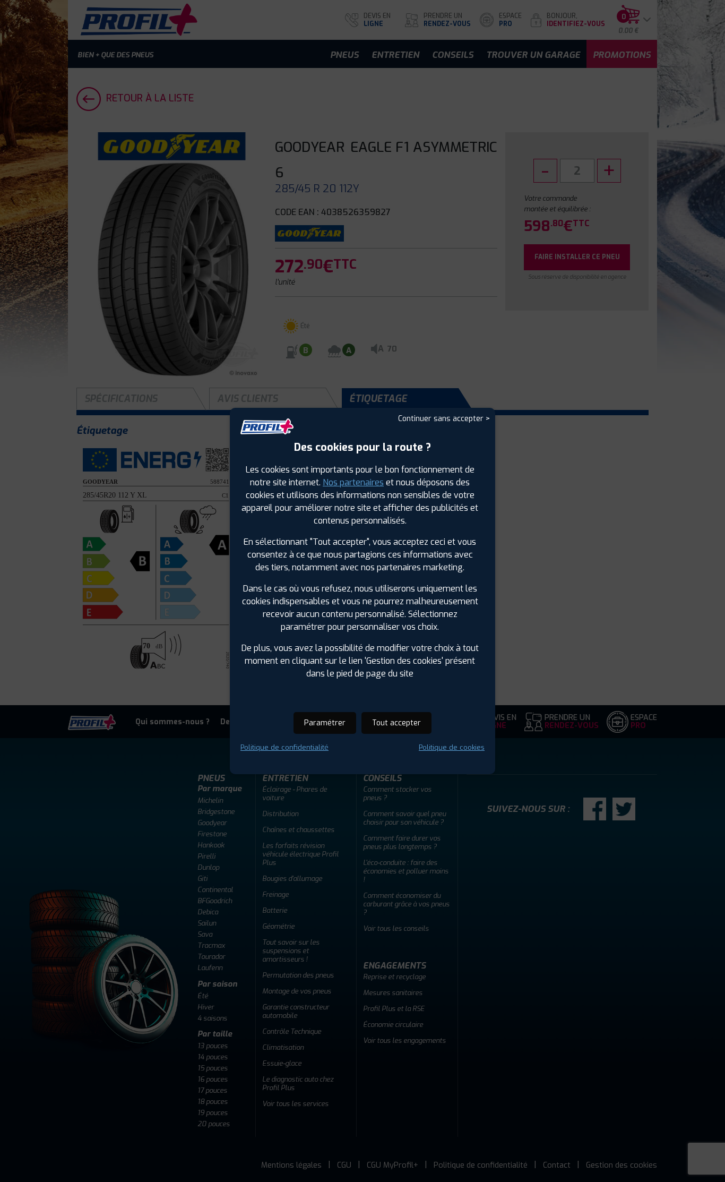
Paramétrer (325, 723)
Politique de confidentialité (284, 747)
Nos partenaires (353, 482)
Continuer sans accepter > (444, 419)
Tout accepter (396, 723)
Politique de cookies (452, 747)
